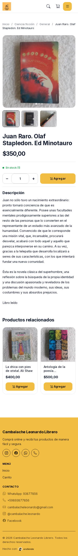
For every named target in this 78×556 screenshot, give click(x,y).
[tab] (36, 104)
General (45, 24)
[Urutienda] (26, 549)
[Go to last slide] (9, 71)
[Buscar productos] (48, 6)
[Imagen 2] (29, 118)
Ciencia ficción (24, 24)
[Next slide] (68, 71)
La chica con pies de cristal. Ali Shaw (19, 369)
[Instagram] (6, 453)
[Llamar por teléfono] (35, 453)
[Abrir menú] (67, 6)
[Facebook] (16, 453)
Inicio (5, 24)
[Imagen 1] (11, 118)
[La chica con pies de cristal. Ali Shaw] (20, 344)
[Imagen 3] (48, 118)
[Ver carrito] (57, 6)
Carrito (7, 477)
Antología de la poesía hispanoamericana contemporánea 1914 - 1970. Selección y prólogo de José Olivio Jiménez (58, 369)
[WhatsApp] (26, 453)
